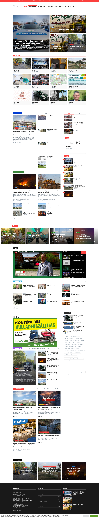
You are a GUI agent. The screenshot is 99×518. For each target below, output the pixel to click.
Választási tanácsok (51, 285)
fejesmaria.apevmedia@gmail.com (22, 503)
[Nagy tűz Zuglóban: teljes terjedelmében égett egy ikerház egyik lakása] (42, 360)
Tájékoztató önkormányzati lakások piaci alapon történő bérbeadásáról (74, 369)
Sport (76, 362)
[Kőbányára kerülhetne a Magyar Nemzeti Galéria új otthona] (17, 206)
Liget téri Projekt (77, 352)
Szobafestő (77, 364)
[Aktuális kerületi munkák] (42, 130)
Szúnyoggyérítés (50, 156)
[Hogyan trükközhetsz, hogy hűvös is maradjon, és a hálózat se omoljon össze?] (42, 213)
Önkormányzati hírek (32, 6)
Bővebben (25, 475)
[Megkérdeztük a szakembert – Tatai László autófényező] (42, 368)
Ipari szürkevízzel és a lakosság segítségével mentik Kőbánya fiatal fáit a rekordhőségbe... (53, 352)
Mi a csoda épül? (50, 115)
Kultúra (24, 12)
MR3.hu (19, 507)
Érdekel (5, 241)
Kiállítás (79, 346)
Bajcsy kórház (77, 340)
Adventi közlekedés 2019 (75, 336)
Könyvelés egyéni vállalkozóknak (70, 350)
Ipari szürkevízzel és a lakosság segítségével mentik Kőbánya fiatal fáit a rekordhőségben (79, 186)
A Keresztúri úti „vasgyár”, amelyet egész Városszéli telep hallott (53, 373)
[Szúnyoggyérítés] (42, 162)
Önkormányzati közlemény (52, 142)
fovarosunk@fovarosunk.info (22, 505)
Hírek (21, 12)
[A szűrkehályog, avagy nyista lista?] (66, 302)
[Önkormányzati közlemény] (42, 143)
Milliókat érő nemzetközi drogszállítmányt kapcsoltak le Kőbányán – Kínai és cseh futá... (29, 212)
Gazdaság (45, 6)
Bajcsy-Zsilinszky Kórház (69, 340)
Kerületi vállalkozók (72, 346)
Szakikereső (52, 12)
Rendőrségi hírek (68, 360)
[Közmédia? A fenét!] (66, 295)
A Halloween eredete (77, 129)
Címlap (25, 6)
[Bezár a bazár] (42, 295)
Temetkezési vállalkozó (69, 366)
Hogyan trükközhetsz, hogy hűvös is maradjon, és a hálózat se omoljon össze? (53, 212)
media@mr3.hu (30, 500)
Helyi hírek (71, 44)
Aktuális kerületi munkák (52, 129)
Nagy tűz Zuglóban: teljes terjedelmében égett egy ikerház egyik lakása (53, 359)
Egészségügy (68, 6)
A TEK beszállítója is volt (79, 338)
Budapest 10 (19, 6)
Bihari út (70, 342)
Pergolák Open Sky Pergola (69, 358)
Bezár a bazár (50, 294)
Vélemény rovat (18, 281)
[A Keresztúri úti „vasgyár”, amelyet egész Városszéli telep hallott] (42, 375)
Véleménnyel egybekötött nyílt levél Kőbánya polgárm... (29, 295)
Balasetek (82, 340)
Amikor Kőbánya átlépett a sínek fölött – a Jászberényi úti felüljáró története (53, 205)
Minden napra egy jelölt (69, 356)
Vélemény (42, 12)
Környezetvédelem (81, 350)
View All (84, 281)
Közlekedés (61, 6)
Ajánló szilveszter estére (69, 338)
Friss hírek (17, 12)
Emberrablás (74, 344)
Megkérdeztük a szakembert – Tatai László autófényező (78, 316)
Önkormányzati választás (69, 374)
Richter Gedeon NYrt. (76, 360)
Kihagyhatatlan (18, 348)
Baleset (66, 342)
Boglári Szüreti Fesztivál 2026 (63, 29)
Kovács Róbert (67, 348)
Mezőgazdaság (73, 354)
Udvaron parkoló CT (68, 372)
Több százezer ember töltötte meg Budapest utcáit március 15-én (79, 116)
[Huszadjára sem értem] (42, 301)
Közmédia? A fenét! (75, 294)
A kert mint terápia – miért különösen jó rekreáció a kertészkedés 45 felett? (9, 235)
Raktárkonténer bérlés (77, 322)
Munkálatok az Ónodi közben (76, 47)
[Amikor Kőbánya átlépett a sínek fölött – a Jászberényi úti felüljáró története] (42, 206)
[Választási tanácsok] (42, 286)
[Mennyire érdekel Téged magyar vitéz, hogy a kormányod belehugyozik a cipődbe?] (66, 288)
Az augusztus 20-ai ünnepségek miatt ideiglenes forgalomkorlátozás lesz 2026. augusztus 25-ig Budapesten (79, 160)
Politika (77, 358)
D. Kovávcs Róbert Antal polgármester (33, 12)
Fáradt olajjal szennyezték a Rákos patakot (48, 435)
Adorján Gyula (67, 336)
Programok (50, 6)
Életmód (4, 231)
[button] (3, 236)
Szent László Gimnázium (69, 364)
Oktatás (75, 356)
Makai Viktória (67, 354)
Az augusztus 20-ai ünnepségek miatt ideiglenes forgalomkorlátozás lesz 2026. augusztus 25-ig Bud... (30, 43)
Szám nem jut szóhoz (27, 301)
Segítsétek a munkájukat (69, 362)
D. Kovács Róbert (68, 344)
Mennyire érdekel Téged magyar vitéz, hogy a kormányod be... (78, 286)
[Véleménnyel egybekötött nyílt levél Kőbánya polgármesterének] (17, 296)
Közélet (56, 6)
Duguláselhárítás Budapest (78, 330)
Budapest (40, 6)
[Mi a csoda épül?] (42, 117)
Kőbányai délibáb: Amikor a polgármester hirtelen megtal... (29, 286)
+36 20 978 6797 (24, 506)
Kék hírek (77, 348)
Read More (15, 416)
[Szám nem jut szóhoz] (17, 302)
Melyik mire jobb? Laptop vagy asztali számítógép (78, 327)
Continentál (79, 342)
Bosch (74, 342)
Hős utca (66, 346)
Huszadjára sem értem (52, 301)
